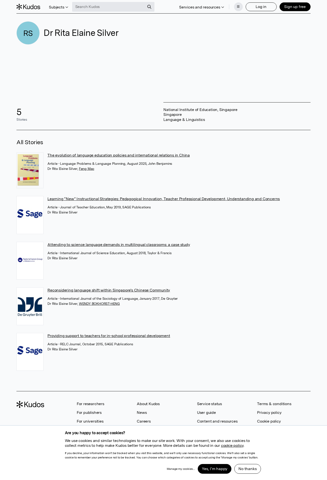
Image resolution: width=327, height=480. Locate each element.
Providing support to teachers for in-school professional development (108, 335)
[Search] (149, 6)
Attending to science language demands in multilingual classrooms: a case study (118, 244)
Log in (261, 6)
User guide (206, 412)
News (142, 412)
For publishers (89, 412)
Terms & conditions (274, 403)
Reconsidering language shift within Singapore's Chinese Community (108, 290)
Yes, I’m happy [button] (214, 468)
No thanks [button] (247, 468)
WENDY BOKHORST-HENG (99, 304)
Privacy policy (269, 412)
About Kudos (148, 403)
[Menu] (238, 6)
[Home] (28, 7)
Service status (209, 403)
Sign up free (295, 6)
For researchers (90, 403)
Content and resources (217, 421)
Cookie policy (269, 421)
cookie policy (232, 445)
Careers (144, 421)
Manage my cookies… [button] (181, 469)
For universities (90, 421)
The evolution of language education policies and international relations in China (118, 155)
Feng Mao (86, 169)
